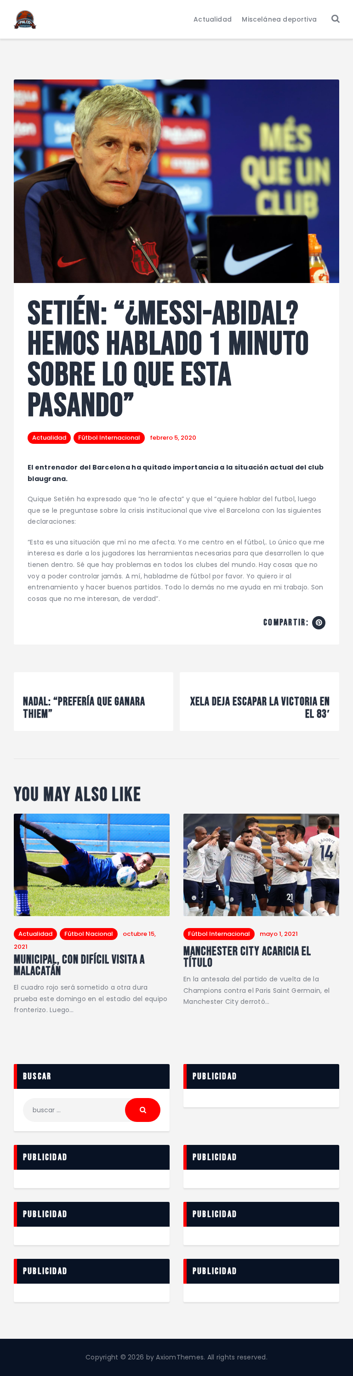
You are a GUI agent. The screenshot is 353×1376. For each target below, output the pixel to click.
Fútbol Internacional (109, 437)
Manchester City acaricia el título (247, 957)
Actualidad (49, 437)
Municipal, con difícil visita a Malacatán (79, 966)
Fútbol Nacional (88, 933)
